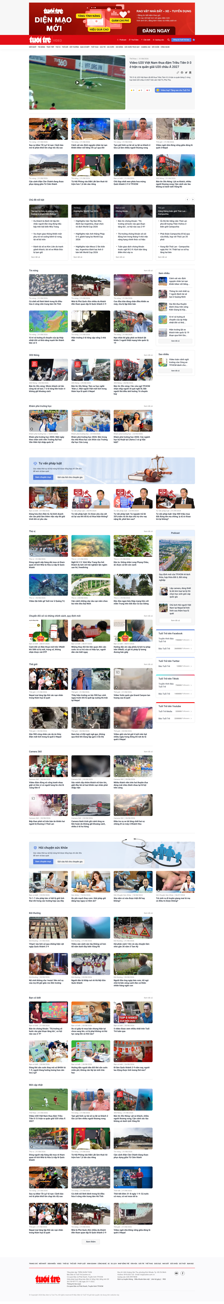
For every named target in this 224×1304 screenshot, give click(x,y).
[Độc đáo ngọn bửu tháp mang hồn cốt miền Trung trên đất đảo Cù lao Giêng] (133, 585)
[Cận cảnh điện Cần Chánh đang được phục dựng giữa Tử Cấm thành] (48, 165)
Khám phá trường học (40, 406)
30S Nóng (119, 47)
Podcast (123, 40)
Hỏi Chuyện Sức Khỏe (122, 895)
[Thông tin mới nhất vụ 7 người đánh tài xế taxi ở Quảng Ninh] (163, 294)
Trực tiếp (50, 47)
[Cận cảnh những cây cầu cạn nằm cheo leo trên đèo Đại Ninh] (90, 585)
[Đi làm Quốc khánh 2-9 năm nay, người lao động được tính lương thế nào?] (133, 1051)
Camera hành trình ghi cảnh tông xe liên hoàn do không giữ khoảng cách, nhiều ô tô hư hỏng (88, 824)
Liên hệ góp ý (156, 1279)
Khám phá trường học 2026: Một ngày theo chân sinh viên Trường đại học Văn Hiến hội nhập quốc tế (46, 439)
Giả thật (182, 1264)
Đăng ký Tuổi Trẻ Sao (181, 40)
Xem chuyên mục (43, 477)
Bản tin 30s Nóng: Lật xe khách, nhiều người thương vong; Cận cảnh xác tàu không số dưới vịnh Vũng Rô (173, 184)
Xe (109, 1264)
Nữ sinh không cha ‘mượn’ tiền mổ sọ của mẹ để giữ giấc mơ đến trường (46, 981)
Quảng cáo (159, 40)
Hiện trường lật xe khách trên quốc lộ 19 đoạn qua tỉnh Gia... (179, 332)
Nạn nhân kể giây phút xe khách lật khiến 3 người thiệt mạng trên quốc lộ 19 (131, 340)
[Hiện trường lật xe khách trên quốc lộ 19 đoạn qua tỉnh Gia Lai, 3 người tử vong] (163, 332)
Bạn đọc (190, 1264)
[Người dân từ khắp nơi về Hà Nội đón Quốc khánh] (90, 964)
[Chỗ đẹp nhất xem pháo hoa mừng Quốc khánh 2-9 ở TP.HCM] (133, 165)
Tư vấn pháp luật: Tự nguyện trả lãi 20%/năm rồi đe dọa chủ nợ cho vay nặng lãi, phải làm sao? (130, 516)
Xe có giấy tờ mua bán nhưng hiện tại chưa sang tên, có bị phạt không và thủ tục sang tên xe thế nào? (89, 1031)
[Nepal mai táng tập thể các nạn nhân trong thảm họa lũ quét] (48, 679)
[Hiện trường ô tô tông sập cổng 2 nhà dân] (90, 321)
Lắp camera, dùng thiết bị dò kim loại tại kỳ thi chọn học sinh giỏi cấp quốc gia (180, 592)
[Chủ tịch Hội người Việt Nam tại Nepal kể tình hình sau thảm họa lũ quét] (163, 608)
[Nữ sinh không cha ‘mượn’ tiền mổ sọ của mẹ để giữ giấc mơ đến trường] (48, 964)
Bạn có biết (85, 47)
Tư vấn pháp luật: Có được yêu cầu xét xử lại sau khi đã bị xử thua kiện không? (89, 515)
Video (59, 1264)
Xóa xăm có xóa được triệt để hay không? (129, 899)
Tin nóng (41, 47)
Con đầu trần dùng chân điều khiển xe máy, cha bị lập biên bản (131, 302)
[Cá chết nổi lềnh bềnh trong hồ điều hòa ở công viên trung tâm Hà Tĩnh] (48, 285)
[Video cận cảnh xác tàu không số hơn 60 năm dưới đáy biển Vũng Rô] (90, 928)
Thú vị (57, 47)
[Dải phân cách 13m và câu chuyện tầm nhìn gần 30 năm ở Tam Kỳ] (133, 928)
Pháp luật (82, 1264)
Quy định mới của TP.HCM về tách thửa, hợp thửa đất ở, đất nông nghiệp (174, 577)
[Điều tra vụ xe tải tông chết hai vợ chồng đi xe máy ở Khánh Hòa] (133, 805)
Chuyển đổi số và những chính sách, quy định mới (55, 616)
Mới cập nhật (36, 1085)
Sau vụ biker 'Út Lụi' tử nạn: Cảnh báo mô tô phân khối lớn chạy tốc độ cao (46, 146)
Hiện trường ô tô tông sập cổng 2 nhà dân (88, 338)
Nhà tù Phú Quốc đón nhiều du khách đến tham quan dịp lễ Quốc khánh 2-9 (88, 302)
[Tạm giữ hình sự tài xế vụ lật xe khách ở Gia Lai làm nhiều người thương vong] (133, 129)
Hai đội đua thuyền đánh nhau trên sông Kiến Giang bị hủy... (178, 307)
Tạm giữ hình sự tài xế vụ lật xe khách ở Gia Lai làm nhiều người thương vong (132, 146)
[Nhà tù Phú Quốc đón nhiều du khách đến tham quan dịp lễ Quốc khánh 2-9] (90, 285)
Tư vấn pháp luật (78, 511)
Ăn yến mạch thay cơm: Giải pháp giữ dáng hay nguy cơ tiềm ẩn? (88, 899)
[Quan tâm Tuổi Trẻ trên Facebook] (183, 1273)
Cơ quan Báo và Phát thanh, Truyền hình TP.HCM (85, 1286)
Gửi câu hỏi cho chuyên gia (70, 477)
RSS (164, 1279)
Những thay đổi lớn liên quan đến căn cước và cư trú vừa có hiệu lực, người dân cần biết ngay (88, 649)
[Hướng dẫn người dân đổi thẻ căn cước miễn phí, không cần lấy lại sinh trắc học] (90, 1051)
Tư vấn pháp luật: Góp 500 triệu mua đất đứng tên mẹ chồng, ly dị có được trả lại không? (173, 516)
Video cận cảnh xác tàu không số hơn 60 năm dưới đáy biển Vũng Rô (88, 945)
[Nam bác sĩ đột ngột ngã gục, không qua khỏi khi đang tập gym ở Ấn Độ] (90, 718)
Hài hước (110, 47)
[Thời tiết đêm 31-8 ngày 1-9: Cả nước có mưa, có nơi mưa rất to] (133, 1177)
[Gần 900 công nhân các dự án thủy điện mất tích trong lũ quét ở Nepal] (48, 718)
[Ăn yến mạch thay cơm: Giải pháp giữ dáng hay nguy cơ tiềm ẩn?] (90, 882)
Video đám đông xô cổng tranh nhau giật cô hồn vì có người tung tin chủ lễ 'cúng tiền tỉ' (46, 785)
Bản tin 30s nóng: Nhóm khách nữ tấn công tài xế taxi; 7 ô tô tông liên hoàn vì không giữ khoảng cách (47, 388)
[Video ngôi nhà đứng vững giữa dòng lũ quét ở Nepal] (175, 129)
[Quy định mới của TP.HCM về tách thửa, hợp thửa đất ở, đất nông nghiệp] (175, 554)
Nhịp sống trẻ (123, 1264)
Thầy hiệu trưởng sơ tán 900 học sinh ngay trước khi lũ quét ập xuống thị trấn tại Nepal (89, 698)
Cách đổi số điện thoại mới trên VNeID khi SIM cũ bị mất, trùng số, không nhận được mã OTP (47, 649)
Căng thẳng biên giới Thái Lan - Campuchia (172, 212)
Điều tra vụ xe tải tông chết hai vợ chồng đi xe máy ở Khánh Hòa (129, 822)
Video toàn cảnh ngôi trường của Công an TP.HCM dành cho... (179, 362)
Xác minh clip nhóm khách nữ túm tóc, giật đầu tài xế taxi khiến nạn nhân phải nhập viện (89, 785)
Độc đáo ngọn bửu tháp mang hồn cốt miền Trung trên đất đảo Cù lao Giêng (131, 602)
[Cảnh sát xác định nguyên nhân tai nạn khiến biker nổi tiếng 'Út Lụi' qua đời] (90, 129)
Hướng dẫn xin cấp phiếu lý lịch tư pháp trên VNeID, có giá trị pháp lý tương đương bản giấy (132, 649)
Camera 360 (145, 47)
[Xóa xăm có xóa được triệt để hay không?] (133, 882)
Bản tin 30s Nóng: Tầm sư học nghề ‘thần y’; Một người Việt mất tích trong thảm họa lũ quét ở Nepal (89, 388)
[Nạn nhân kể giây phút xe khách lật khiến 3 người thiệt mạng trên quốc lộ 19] (133, 321)
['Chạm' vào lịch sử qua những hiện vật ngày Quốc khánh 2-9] (48, 928)
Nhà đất (165, 1264)
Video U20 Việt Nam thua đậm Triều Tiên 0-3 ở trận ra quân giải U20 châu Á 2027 (160, 65)
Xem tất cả (35, 257)
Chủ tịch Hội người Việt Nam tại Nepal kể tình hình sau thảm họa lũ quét (180, 609)
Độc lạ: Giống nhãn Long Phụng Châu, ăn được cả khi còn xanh (131, 563)
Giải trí (103, 47)
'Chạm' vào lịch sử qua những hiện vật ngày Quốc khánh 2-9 (46, 945)
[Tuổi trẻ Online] (48, 1279)
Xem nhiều (164, 273)
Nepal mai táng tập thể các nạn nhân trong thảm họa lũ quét (46, 696)
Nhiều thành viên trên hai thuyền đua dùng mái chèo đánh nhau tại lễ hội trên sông (131, 785)
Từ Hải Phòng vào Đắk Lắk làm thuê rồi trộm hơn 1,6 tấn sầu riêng (89, 182)
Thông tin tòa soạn (74, 1284)
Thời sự (66, 1264)
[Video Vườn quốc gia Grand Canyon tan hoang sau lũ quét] (133, 679)
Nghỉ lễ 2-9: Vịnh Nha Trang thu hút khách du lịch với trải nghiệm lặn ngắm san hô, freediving (89, 565)
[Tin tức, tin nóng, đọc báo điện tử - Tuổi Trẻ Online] (40, 40)
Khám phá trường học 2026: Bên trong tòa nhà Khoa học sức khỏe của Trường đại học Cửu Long (89, 439)
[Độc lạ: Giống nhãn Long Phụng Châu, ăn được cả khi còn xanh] (133, 546)
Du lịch (114, 1264)
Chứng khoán (122, 211)
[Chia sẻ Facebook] (182, 72)
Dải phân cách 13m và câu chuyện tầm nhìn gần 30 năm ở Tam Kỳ (131, 945)
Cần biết (147, 40)
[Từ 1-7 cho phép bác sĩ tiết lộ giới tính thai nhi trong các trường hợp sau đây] (48, 882)
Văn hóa (134, 1264)
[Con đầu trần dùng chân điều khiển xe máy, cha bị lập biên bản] (133, 285)
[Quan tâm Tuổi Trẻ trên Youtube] (176, 1273)
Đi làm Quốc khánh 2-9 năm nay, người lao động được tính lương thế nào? (131, 1068)
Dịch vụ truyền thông (125, 1279)
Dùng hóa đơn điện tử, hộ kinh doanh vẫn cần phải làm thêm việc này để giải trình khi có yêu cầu (47, 516)
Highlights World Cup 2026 (86, 211)
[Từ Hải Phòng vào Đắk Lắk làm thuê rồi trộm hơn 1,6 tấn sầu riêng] (90, 165)
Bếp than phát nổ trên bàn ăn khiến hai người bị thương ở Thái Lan (47, 822)
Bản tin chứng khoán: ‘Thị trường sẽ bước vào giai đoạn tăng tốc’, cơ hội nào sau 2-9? (45, 1031)
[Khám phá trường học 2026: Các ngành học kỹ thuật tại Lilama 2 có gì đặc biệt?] (133, 421)
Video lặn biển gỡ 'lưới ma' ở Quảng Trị (47, 601)
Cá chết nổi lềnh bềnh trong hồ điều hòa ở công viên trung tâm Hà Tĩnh (45, 302)
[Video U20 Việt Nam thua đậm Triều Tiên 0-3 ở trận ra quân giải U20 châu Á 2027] (77, 82)
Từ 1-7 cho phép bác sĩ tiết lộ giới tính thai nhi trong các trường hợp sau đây (46, 899)
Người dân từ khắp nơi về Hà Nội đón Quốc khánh (88, 981)
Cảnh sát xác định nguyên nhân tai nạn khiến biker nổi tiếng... (179, 281)
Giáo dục (157, 1264)
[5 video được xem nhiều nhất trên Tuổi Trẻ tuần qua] (133, 1012)
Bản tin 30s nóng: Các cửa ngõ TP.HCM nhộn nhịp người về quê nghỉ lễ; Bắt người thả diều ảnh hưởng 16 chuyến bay (132, 390)
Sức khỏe (155, 47)
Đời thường (74, 47)
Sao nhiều (164, 354)
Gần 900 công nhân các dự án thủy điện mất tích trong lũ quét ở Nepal (45, 735)
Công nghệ (165, 47)
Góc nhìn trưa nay (132, 47)
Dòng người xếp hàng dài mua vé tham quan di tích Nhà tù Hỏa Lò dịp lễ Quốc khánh (47, 565)
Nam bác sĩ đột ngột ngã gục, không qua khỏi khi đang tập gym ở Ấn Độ (88, 735)
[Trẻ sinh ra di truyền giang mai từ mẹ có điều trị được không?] (175, 882)
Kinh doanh (91, 1264)
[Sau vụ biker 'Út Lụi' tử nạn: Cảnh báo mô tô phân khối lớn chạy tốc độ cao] (48, 129)
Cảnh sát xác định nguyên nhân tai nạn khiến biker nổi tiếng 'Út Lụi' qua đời (89, 146)
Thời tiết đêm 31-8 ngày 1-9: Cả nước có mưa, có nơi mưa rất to (131, 1195)
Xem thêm (91, 1241)
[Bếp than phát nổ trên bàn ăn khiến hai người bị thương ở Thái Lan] (48, 805)
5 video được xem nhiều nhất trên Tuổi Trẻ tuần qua (131, 1029)
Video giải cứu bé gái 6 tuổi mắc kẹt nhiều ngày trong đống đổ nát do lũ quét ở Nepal (130, 737)
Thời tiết (117, 1191)
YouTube (134, 40)
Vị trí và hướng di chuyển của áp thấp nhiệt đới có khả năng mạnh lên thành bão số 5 (46, 340)
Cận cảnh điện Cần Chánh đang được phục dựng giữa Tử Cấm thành (46, 182)
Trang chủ (33, 1264)
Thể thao (94, 47)
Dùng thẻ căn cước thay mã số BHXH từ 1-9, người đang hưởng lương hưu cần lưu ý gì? (47, 1070)
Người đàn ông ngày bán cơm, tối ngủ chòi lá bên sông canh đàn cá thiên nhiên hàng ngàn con (131, 983)
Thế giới (65, 47)
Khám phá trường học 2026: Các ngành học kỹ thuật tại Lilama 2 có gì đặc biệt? (132, 439)
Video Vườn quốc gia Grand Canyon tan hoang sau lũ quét (132, 696)
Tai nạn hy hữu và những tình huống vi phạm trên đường (44, 212)
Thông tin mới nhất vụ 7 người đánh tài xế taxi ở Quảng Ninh (179, 294)
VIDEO (57, 40)
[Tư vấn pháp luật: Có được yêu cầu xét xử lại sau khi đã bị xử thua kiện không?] (90, 498)
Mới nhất (32, 47)
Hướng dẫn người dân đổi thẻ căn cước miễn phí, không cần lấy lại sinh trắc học (89, 1070)
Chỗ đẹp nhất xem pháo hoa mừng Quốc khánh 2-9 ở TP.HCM (130, 182)
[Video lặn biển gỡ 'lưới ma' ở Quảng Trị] (48, 585)
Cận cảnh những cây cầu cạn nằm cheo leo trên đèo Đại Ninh (89, 602)
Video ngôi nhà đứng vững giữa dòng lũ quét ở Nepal (174, 146)
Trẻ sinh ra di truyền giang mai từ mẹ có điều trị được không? (173, 899)
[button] (187, 199)
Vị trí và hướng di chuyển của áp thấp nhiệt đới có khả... (178, 320)
